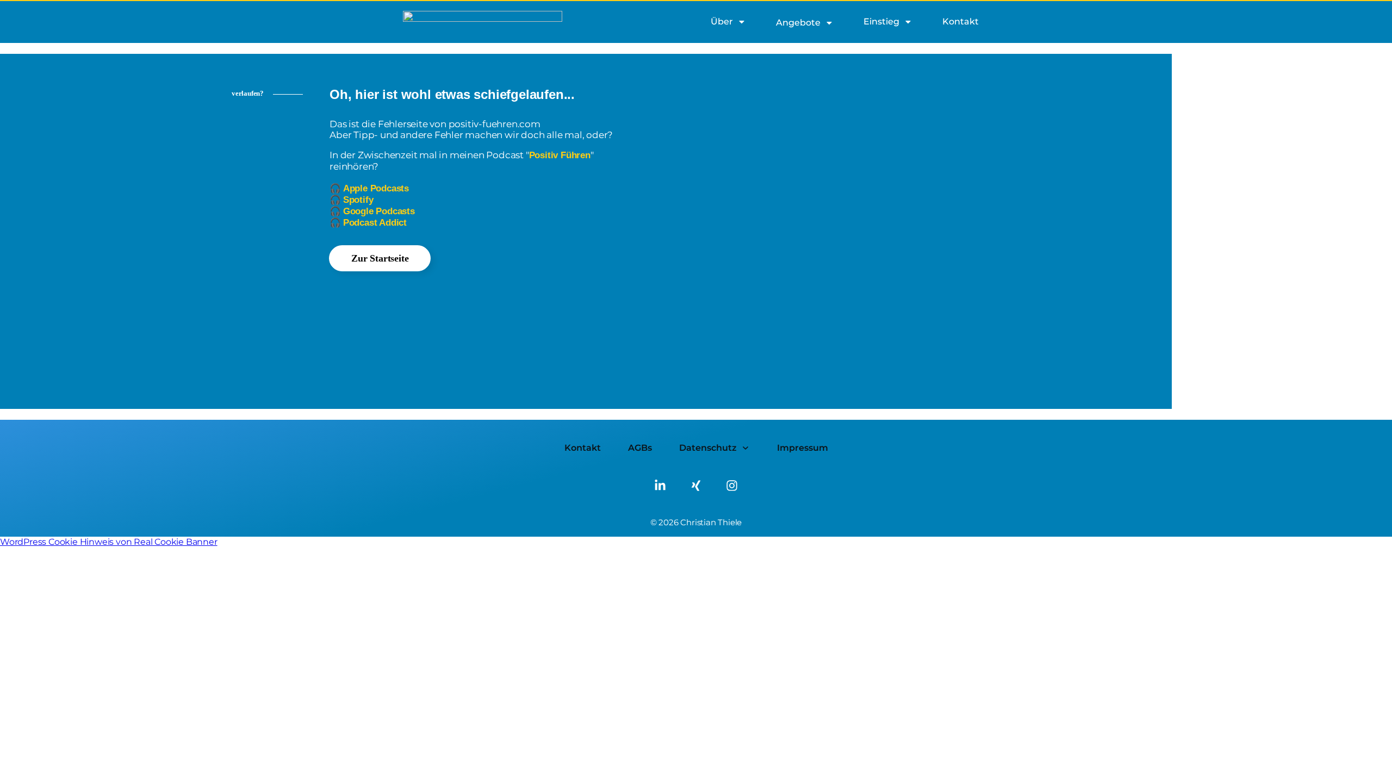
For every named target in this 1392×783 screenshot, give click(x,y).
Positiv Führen (560, 155)
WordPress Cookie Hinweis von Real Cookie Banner (108, 542)
